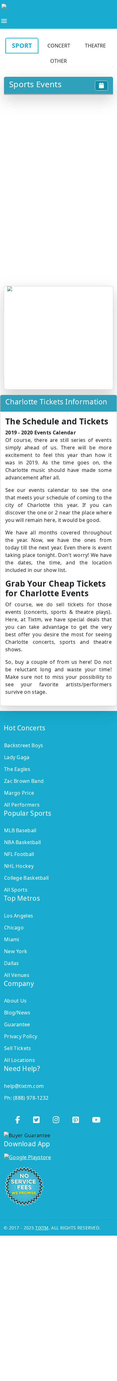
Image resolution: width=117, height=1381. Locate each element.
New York (15, 951)
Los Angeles (18, 915)
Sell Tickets (17, 1048)
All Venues (16, 975)
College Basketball (26, 877)
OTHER (58, 61)
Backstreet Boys (23, 745)
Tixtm (42, 1228)
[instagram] (56, 1118)
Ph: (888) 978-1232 (26, 1097)
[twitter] (37, 1118)
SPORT (22, 45)
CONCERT (58, 45)
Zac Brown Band (24, 781)
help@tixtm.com (24, 1086)
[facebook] (18, 1118)
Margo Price (19, 792)
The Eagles (17, 769)
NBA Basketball (22, 842)
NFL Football (19, 854)
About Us (15, 1000)
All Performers (22, 804)
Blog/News (17, 1012)
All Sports (15, 889)
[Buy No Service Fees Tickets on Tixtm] (52, 8)
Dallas (11, 963)
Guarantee (17, 1024)
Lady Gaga (17, 757)
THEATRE (95, 45)
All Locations (19, 1060)
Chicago (14, 927)
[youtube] (97, 1118)
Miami (11, 939)
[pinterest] (76, 1118)
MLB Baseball (20, 830)
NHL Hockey (19, 866)
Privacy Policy (20, 1036)
